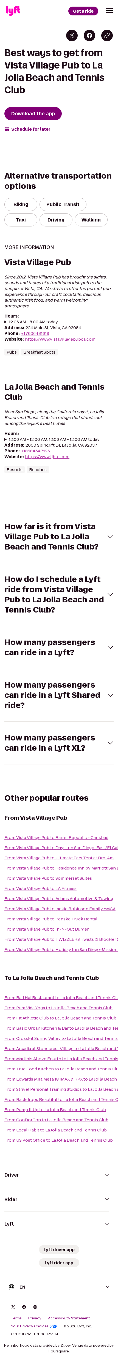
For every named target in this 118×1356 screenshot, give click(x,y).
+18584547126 (35, 451)
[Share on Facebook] (89, 35)
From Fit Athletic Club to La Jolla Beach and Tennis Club (60, 1018)
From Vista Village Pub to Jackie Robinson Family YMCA (60, 909)
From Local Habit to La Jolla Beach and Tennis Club (55, 1130)
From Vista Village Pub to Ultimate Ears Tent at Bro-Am (59, 858)
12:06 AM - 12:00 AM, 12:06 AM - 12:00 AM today (54, 439)
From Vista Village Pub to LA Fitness (40, 888)
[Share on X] (71, 35)
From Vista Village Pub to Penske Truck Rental (50, 919)
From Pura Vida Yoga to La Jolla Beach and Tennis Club (58, 1008)
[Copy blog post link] (107, 35)
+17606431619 (35, 333)
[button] (109, 10)
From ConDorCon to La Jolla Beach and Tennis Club (56, 1120)
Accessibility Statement (69, 1318)
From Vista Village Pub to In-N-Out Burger (46, 929)
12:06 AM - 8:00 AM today (33, 322)
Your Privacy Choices (30, 1326)
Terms (16, 1318)
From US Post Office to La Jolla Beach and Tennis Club (58, 1140)
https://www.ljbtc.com (47, 457)
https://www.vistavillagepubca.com (60, 339)
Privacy (34, 1318)
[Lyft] (13, 11)
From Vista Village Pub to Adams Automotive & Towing (58, 898)
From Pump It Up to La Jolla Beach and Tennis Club (55, 1109)
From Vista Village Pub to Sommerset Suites (48, 878)
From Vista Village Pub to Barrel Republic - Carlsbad (56, 837)
